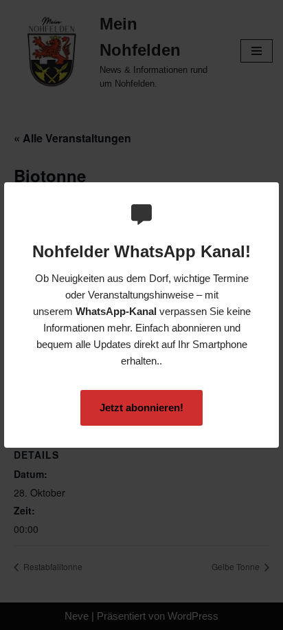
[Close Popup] (270, 193)
